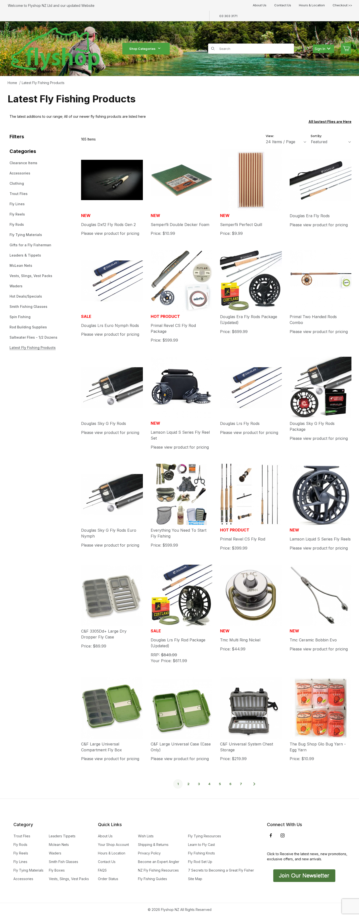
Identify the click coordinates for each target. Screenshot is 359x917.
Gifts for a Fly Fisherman (30, 245)
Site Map (195, 879)
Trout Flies (19, 194)
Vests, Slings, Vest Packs (31, 276)
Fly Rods (17, 224)
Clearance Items (23, 163)
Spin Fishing (20, 317)
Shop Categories (142, 49)
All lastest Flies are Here (329, 121)
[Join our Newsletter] (303, 875)
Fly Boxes (57, 870)
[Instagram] (282, 835)
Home (12, 83)
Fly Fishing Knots (201, 853)
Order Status (108, 879)
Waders (16, 286)
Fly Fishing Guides (152, 879)
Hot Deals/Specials (26, 296)
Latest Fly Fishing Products (43, 83)
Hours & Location (312, 5)
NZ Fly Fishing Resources (158, 870)
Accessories (20, 173)
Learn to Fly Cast (201, 844)
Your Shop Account (113, 844)
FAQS (102, 870)
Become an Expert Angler (158, 862)
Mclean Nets (59, 844)
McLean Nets (21, 265)
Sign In (320, 49)
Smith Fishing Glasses (28, 306)
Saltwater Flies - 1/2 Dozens (33, 337)
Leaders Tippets (62, 836)
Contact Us (282, 5)
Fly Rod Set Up (200, 862)
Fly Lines (17, 204)
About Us (259, 5)
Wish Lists (146, 836)
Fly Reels (17, 214)
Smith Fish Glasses (63, 862)
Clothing (17, 183)
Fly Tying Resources (204, 836)
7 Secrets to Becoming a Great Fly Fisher (221, 870)
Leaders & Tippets (25, 255)
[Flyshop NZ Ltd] (55, 48)
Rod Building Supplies (28, 327)
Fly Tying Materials (26, 235)
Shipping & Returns (153, 844)
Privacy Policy (149, 853)
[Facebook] (271, 835)
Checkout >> (342, 5)
